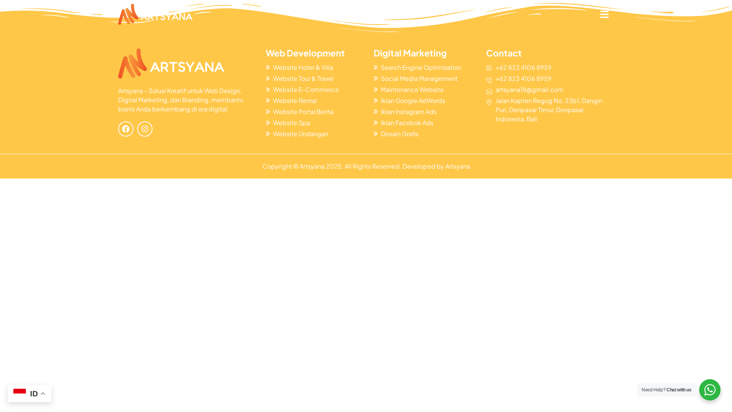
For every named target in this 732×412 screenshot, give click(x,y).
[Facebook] (125, 129)
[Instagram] (144, 129)
